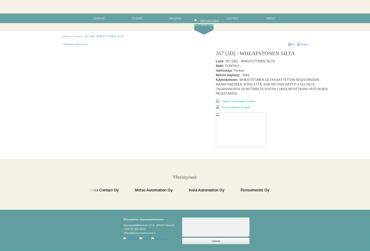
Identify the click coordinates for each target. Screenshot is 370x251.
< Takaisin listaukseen (75, 44)
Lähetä (216, 241)
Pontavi (77, 36)
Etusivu (137, 18)
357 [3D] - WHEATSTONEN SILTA (104, 36)
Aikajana (175, 18)
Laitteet (233, 18)
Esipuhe (99, 18)
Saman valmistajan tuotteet (238, 101)
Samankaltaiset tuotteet (235, 107)
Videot (270, 18)
